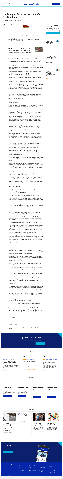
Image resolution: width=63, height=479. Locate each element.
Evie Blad (47, 46)
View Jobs (7, 396)
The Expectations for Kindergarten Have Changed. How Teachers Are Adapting (20, 49)
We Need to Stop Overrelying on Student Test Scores (52, 424)
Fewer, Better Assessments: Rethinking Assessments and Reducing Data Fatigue (52, 73)
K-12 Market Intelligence (53, 470)
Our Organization (22, 465)
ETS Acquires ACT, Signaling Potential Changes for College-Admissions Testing (7, 425)
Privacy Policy (37, 475)
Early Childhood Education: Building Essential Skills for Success (9, 362)
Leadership (11, 8)
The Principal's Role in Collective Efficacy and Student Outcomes (49, 363)
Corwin (35, 369)
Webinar (35, 359)
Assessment (6, 12)
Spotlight (24, 413)
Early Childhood (6, 359)
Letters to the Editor (32, 465)
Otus (54, 370)
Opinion (41, 8)
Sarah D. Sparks (35, 431)
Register (25, 369)
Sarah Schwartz (5, 432)
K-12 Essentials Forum (13, 359)
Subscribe (55, 3)
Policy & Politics (18, 8)
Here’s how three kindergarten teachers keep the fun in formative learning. (20, 53)
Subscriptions (41, 465)
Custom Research (52, 472)
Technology (36, 8)
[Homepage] (31, 4)
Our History (21, 467)
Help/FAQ (30, 467)
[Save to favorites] (5, 27)
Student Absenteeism (30, 359)
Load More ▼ (31, 439)
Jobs (46, 8)
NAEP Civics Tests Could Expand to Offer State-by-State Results (37, 424)
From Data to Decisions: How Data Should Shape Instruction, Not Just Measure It (23, 416)
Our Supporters (21, 470)
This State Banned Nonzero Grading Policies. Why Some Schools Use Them (52, 43)
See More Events (31, 377)
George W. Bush (16, 324)
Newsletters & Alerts (42, 467)
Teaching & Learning (27, 8)
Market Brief (51, 8)
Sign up (40, 343)
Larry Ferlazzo (49, 431)
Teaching (10, 47)
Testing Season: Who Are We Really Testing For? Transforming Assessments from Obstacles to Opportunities (51, 59)
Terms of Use (31, 475)
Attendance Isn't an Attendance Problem (30, 362)
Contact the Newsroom (32, 470)
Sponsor (47, 69)
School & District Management (51, 359)
